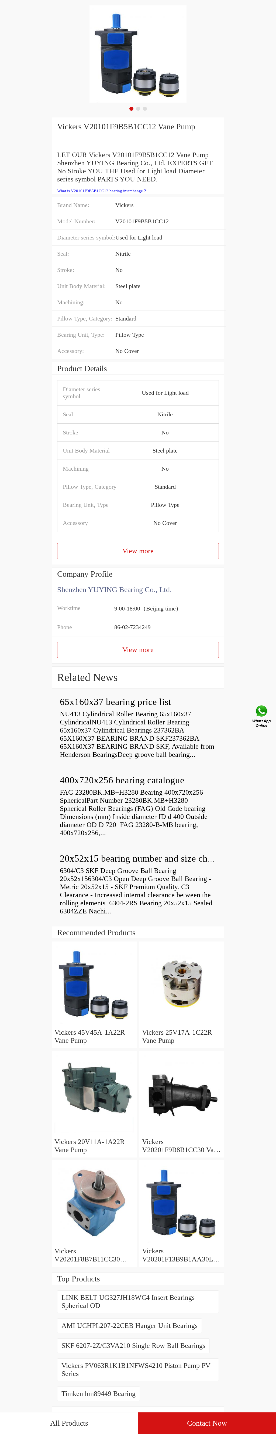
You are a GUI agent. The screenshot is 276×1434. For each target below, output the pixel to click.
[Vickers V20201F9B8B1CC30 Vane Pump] (181, 1134)
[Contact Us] (262, 717)
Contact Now (207, 1423)
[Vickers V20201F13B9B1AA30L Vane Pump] (181, 1243)
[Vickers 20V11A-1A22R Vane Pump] (94, 1134)
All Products (69, 1423)
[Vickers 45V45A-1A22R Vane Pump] (94, 1024)
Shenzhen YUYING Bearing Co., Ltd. (114, 589)
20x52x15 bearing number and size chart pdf (146, 858)
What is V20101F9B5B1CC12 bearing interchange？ (102, 191)
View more (138, 551)
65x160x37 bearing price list (115, 702)
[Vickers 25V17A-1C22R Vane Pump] (181, 1024)
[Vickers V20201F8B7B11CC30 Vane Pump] (94, 1243)
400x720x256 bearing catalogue (122, 780)
